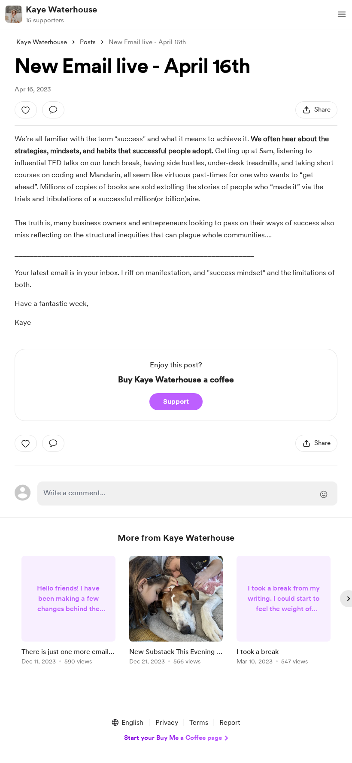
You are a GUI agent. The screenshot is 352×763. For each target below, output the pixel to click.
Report (229, 722)
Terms (198, 722)
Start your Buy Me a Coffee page (173, 738)
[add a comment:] (53, 109)
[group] (68, 611)
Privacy (166, 722)
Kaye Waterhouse (61, 9)
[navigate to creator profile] (13, 14)
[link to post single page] (68, 611)
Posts (88, 42)
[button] (342, 14)
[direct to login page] (187, 493)
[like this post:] (26, 109)
